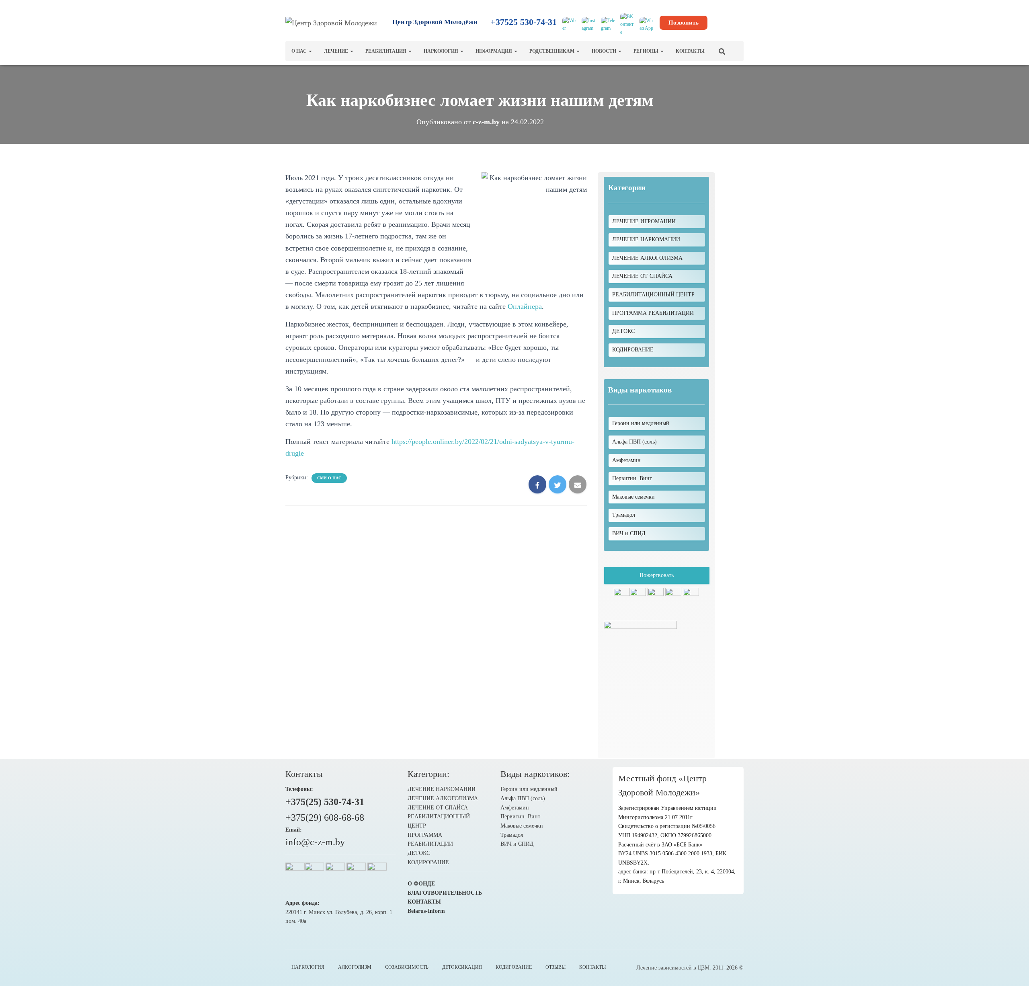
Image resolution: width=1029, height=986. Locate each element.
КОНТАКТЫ (424, 902)
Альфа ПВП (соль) (522, 798)
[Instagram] (589, 25)
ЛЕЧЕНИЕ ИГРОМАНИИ (644, 221)
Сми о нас (329, 478)
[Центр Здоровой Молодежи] (331, 22)
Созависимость (406, 967)
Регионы (646, 51)
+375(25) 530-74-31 (324, 802)
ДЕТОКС (623, 331)
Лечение (336, 51)
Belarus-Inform (426, 911)
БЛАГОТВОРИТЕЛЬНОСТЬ (445, 893)
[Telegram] (608, 25)
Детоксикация (462, 967)
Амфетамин (514, 808)
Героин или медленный (529, 789)
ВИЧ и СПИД (517, 844)
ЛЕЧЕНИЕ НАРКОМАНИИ (646, 239)
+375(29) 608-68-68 (324, 817)
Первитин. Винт (520, 816)
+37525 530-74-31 (523, 22)
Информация (494, 51)
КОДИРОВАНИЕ (633, 350)
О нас (299, 51)
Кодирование (514, 967)
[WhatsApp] (647, 25)
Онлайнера (525, 306)
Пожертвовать (657, 575)
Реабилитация (386, 51)
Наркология (441, 51)
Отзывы (555, 967)
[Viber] (569, 25)
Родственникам (552, 51)
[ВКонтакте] (627, 24)
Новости (604, 51)
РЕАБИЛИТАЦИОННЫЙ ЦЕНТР (653, 295)
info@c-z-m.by (315, 842)
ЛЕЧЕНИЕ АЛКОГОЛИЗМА (647, 258)
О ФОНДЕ (421, 884)
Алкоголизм (354, 967)
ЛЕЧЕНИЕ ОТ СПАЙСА (642, 276)
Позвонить (683, 22)
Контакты (690, 51)
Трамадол (511, 835)
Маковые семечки (521, 826)
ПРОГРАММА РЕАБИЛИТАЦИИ (653, 313)
